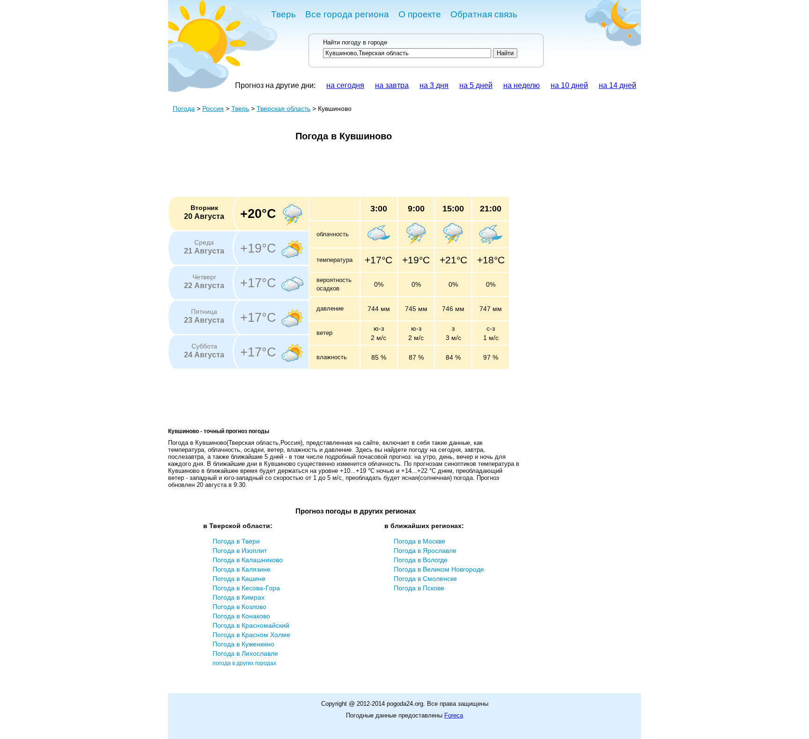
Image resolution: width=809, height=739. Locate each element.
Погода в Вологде (421, 560)
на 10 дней (569, 85)
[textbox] (407, 53)
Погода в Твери (236, 541)
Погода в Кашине (239, 578)
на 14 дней (617, 85)
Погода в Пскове (419, 588)
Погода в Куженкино (243, 644)
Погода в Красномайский (251, 625)
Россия (213, 108)
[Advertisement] (338, 172)
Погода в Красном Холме (251, 634)
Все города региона (347, 14)
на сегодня (345, 85)
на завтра (392, 85)
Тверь (283, 14)
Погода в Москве (419, 541)
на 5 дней (476, 85)
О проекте (419, 14)
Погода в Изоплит (240, 550)
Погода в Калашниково (248, 560)
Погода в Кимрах (239, 597)
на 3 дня (434, 85)
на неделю (521, 85)
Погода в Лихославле (245, 653)
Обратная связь (483, 14)
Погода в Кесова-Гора (246, 588)
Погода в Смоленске (425, 578)
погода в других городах (244, 663)
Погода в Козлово (239, 606)
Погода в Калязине (242, 569)
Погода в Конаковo (241, 616)
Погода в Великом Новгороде (439, 569)
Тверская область (283, 108)
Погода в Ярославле (425, 550)
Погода (184, 108)
